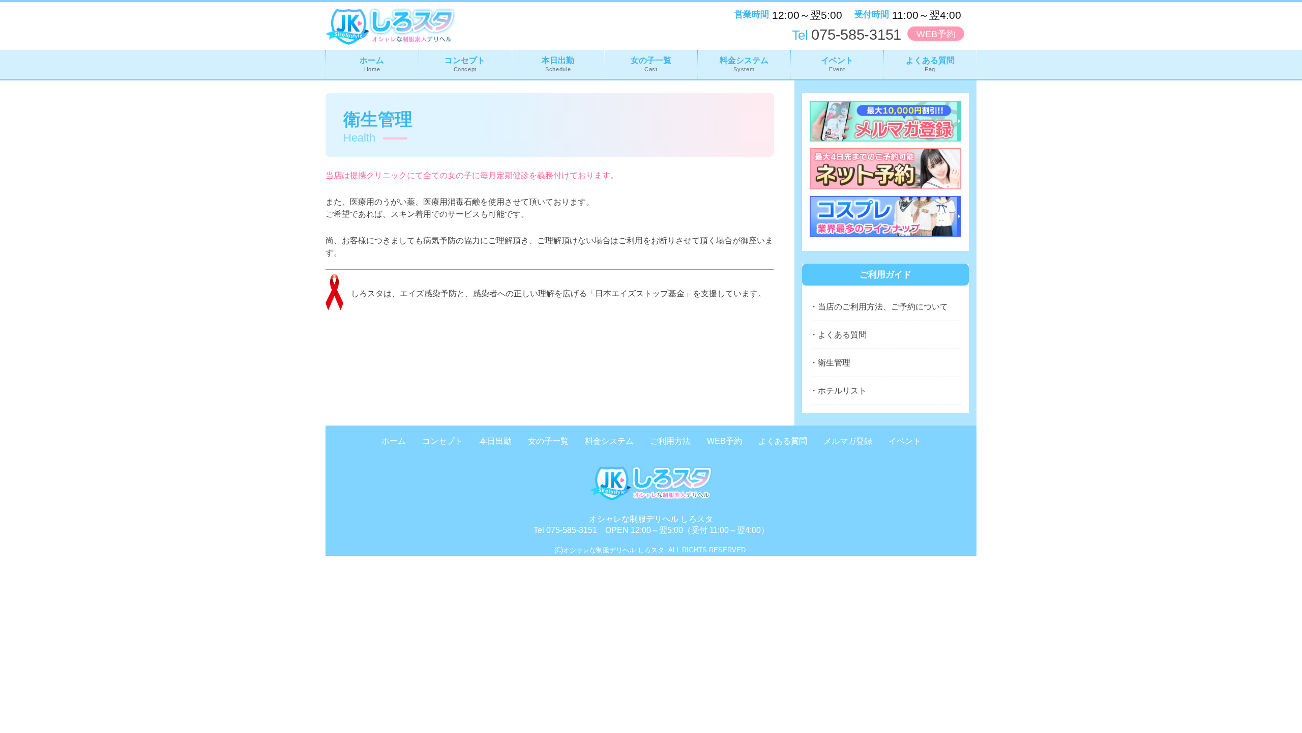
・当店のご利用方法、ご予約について (879, 306)
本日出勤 (558, 64)
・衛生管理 (830, 362)
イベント (837, 64)
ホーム (372, 64)
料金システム (744, 64)
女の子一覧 (651, 64)
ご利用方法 (670, 441)
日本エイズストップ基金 (640, 293)
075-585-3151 (846, 34)
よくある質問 (930, 64)
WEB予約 (936, 34)
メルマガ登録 (847, 441)
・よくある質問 (838, 334)
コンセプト (465, 64)
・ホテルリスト (838, 390)
